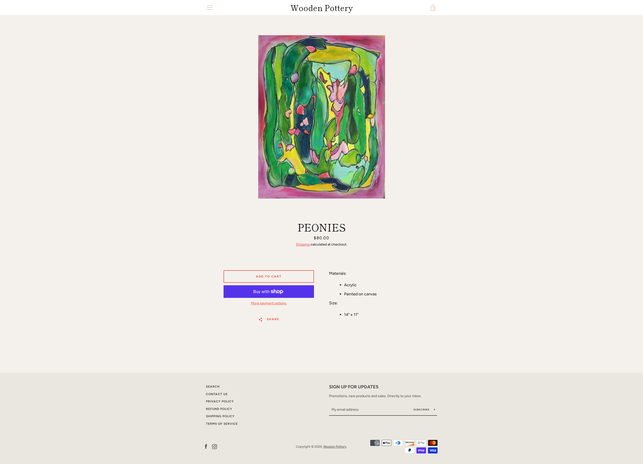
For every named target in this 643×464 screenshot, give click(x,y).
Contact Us (217, 394)
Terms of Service (222, 424)
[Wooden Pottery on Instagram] (214, 446)
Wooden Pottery (321, 7)
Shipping (303, 244)
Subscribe (422, 409)
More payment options (268, 303)
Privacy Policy (220, 401)
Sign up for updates (354, 387)
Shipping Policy (220, 416)
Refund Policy (219, 409)
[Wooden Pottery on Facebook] (205, 446)
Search (213, 386)
